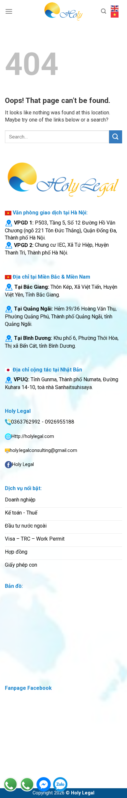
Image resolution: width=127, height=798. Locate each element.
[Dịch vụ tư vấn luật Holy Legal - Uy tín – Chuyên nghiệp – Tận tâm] (63, 11)
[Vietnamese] (115, 14)
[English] (115, 8)
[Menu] (9, 11)
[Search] (103, 11)
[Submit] (115, 136)
